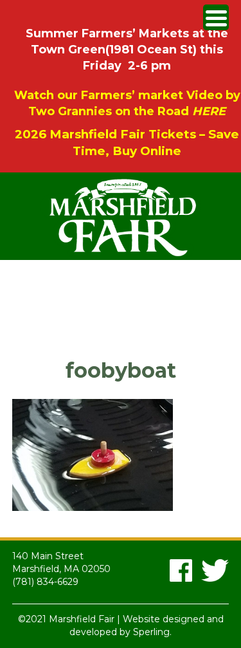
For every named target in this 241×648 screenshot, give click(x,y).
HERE (209, 111)
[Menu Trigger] (216, 17)
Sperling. (152, 632)
